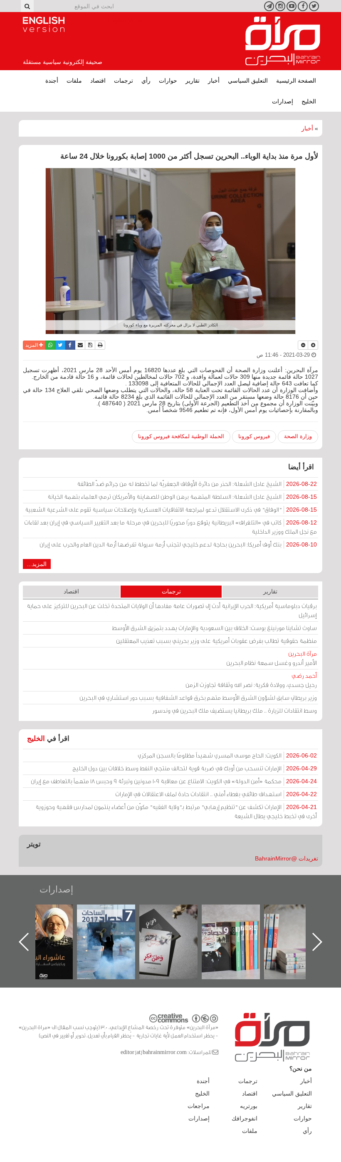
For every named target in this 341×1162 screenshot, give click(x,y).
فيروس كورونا (254, 436)
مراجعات (199, 1106)
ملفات (74, 80)
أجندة (51, 80)
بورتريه (248, 1106)
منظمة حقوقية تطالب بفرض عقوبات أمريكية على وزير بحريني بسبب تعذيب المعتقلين (216, 640)
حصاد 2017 (176, 913)
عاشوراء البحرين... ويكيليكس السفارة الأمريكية (114, 923)
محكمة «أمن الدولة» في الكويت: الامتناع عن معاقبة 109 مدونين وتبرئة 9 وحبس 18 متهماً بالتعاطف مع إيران (174, 781)
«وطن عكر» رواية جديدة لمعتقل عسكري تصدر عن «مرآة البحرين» (239, 928)
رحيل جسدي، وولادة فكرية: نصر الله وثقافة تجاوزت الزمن (251, 680)
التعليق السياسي (248, 80)
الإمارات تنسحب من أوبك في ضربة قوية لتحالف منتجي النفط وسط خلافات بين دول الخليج (194, 768)
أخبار (214, 80)
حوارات (168, 80)
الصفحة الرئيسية (296, 80)
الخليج (308, 101)
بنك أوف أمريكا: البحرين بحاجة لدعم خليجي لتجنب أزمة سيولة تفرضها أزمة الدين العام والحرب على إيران (178, 544)
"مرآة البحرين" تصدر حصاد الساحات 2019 (301, 923)
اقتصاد (98, 80)
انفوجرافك (244, 1118)
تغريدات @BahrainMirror (286, 858)
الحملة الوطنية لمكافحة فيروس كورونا (181, 436)
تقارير (192, 80)
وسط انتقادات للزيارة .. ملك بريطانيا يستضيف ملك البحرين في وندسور (234, 710)
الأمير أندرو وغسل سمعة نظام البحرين (271, 658)
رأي (146, 80)
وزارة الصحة (298, 436)
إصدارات (282, 101)
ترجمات (123, 80)
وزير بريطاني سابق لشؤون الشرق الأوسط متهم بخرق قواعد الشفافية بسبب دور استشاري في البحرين (198, 697)
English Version (43, 24)
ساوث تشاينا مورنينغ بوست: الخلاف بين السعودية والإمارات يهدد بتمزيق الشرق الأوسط (214, 627)
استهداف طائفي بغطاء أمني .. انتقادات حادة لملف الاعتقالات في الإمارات (216, 793)
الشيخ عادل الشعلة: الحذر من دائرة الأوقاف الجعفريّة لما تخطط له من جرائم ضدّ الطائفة (197, 483)
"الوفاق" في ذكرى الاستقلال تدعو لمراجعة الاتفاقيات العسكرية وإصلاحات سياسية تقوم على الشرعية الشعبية (171, 509)
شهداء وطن (51, 913)
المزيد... (37, 564)
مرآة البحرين (282, 41)
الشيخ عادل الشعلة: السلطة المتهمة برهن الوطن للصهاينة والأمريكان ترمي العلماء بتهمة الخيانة (182, 496)
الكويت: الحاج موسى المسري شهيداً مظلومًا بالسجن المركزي (227, 755)
